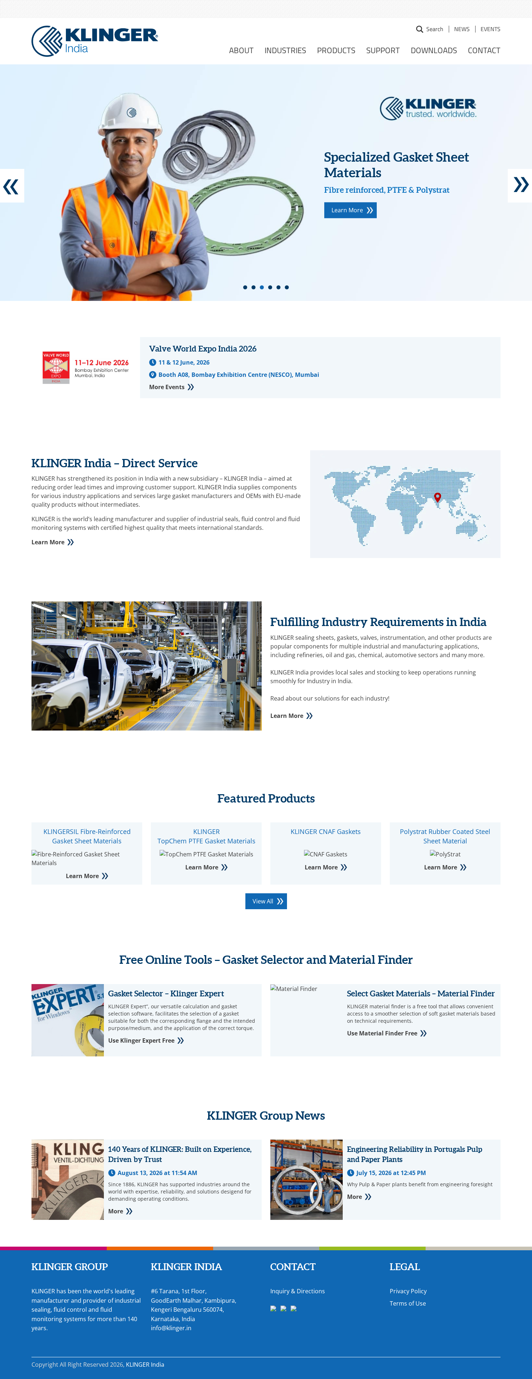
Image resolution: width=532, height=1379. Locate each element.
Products (336, 50)
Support (383, 50)
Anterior (12, 186)
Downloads (434, 50)
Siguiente (520, 186)
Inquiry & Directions (297, 1291)
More (115, 1211)
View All (263, 901)
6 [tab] (287, 287)
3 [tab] (262, 287)
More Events (167, 387)
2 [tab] (254, 287)
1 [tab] (245, 287)
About (241, 50)
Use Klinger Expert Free (141, 1040)
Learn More (347, 210)
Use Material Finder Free (382, 1033)
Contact (484, 50)
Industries (285, 50)
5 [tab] (278, 287)
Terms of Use (408, 1303)
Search (419, 29)
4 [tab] (270, 287)
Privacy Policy (408, 1291)
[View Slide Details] (266, 182)
